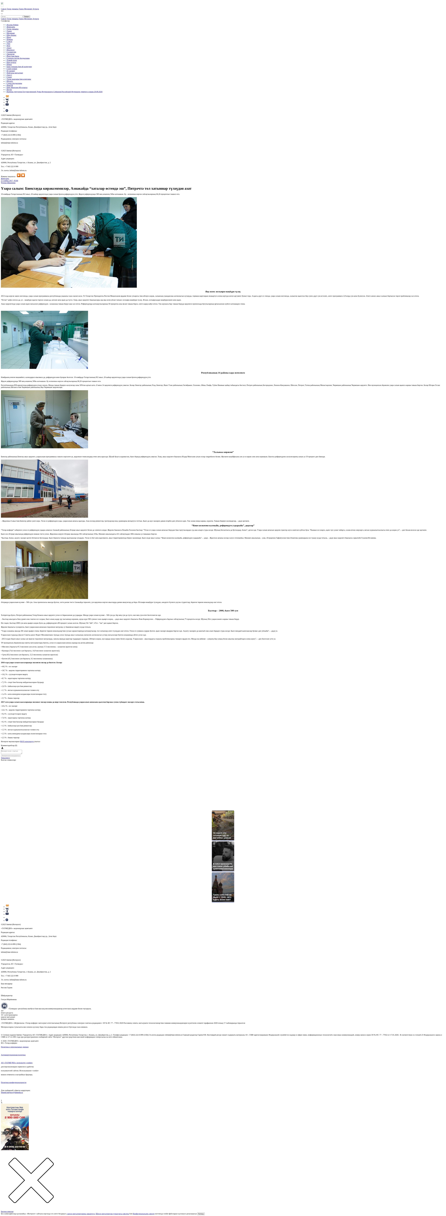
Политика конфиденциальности (13, 1082)
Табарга (26, 16)
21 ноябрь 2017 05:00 (9, 181)
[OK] (7, 108)
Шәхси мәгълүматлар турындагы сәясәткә (112, 1214)
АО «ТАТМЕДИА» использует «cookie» (17, 1063)
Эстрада (36, 9)
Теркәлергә (5, 758)
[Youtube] (7, 105)
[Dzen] (7, 111)
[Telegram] (7, 102)
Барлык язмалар (7, 1212)
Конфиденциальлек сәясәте (143, 1214)
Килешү (201, 1214)
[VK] (7, 100)
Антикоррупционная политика (13, 1055)
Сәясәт (4, 9)
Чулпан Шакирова (8, 183)
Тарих (21, 9)
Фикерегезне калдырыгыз (11, 756)
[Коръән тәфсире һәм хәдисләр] (7, 97)
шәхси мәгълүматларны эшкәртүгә (81, 1214)
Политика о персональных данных (15, 1047)
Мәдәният (28, 9)
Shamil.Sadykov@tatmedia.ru (12, 1092)
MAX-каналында (27, 741)
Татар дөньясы (13, 9)
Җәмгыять (5, 179)
